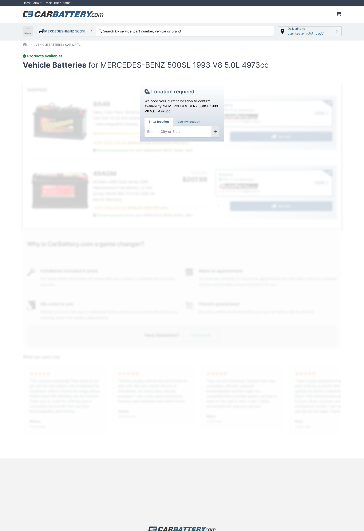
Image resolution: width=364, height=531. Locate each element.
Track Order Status (57, 3)
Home (27, 3)
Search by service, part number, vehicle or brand (141, 31)
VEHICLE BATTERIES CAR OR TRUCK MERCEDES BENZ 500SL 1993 (59, 44)
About (37, 3)
